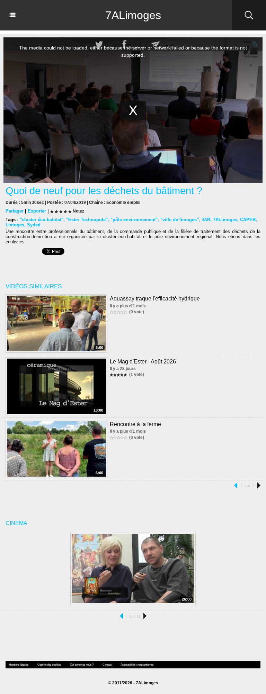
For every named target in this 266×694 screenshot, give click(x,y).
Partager (15, 211)
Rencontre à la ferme (135, 424)
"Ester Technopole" (87, 219)
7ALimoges (133, 15)
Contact (107, 664)
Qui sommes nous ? (82, 664)
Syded (34, 224)
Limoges (15, 224)
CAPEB (248, 219)
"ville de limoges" (179, 219)
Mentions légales (18, 664)
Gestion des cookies (49, 664)
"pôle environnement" (134, 219)
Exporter (37, 211)
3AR (206, 219)
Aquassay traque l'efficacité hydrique (155, 298)
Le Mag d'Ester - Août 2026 (143, 361)
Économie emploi (123, 202)
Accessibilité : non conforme (137, 664)
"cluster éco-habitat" (41, 219)
